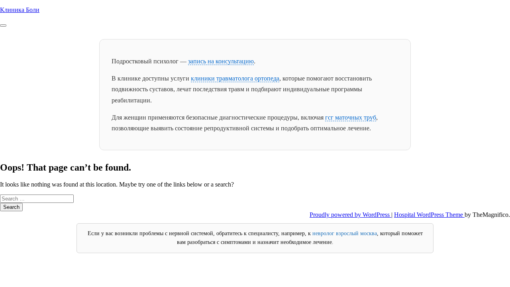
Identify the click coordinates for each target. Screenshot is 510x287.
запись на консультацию (221, 61)
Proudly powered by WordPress (350, 214)
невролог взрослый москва (344, 233)
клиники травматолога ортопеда (235, 78)
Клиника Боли (19, 9)
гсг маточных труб (350, 117)
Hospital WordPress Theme (429, 214)
